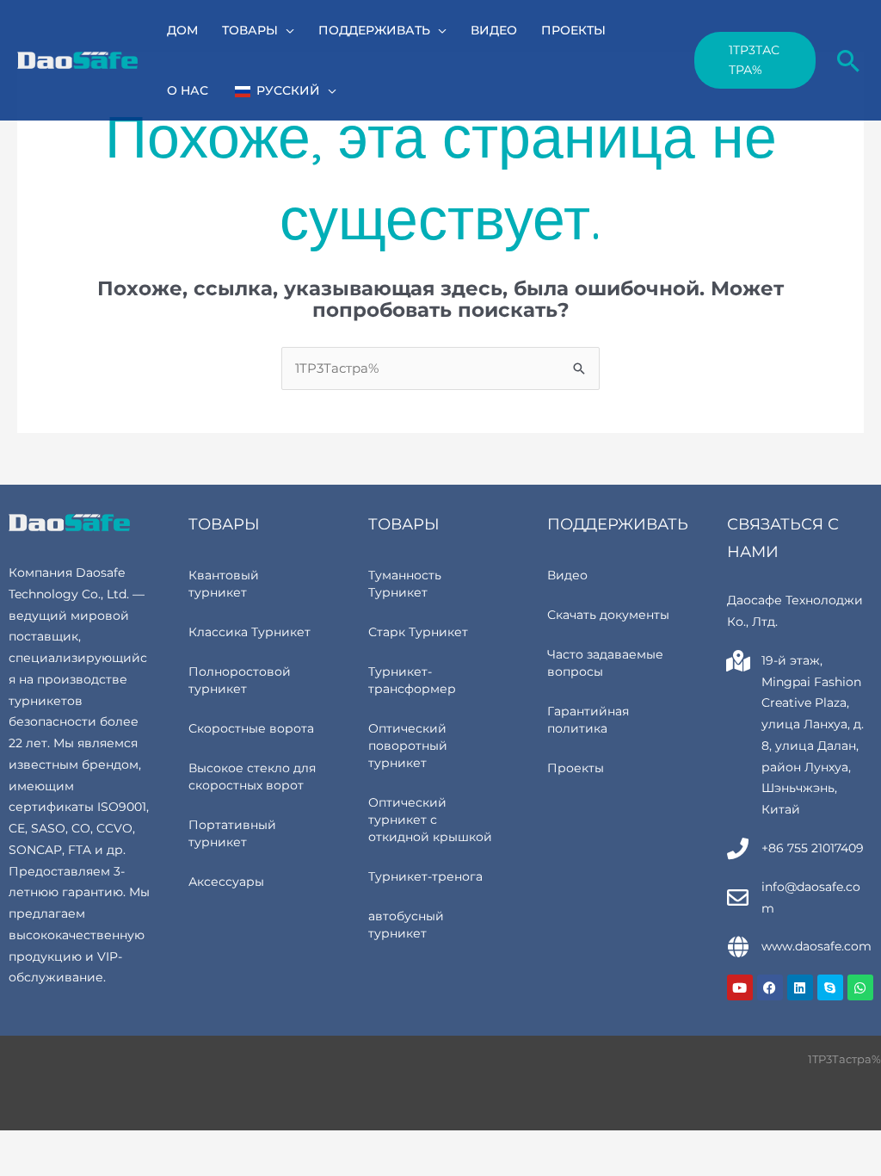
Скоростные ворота (251, 728)
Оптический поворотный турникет (407, 746)
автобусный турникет (406, 924)
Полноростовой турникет (239, 680)
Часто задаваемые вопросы (605, 663)
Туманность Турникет (404, 583)
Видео (567, 575)
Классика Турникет (249, 632)
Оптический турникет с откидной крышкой (430, 820)
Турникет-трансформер (412, 680)
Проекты (575, 768)
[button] (286, 30)
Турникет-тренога (425, 876)
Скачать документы (608, 614)
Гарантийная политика (588, 719)
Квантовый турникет (223, 583)
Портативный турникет (232, 833)
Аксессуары (226, 881)
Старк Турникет (418, 632)
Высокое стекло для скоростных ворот (252, 776)
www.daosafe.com (816, 946)
